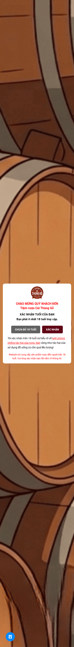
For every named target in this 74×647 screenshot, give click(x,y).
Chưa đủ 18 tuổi (25, 329)
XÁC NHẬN (52, 329)
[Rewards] (10, 636)
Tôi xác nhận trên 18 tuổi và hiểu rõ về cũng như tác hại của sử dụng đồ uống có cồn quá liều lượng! (36, 343)
